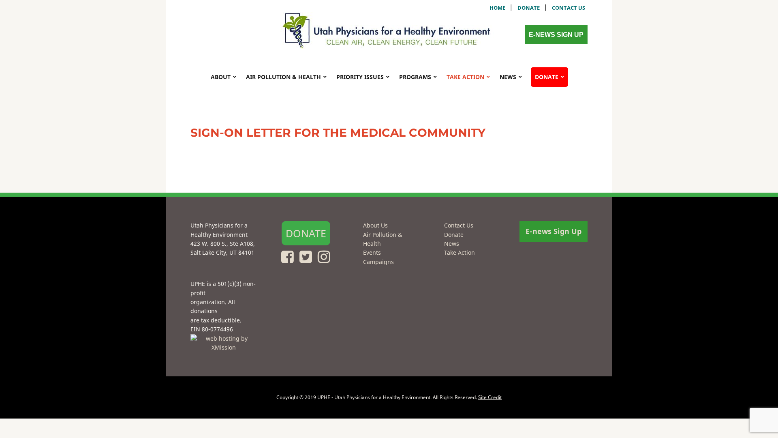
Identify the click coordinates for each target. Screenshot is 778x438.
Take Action (465, 77)
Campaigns (378, 262)
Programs (415, 77)
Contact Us (458, 225)
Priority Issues (360, 77)
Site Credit (490, 397)
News (508, 77)
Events (372, 252)
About (221, 77)
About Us (375, 225)
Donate (528, 7)
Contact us (568, 7)
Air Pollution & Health (283, 77)
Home (497, 7)
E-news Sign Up (556, 34)
